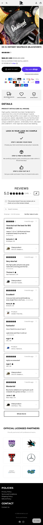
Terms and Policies (21, 517)
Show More (9, 235)
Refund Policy (6, 499)
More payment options (31, 74)
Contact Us (5, 507)
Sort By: (26, 214)
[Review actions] (36, 221)
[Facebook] (19, 522)
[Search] (6, 3)
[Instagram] (23, 522)
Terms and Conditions (9, 494)
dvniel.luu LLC (24, 513)
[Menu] (2, 3)
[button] (30, 193)
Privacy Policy (7, 492)
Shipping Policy (7, 496)
